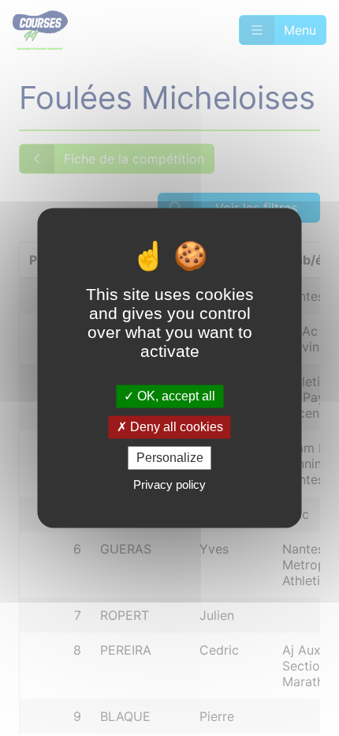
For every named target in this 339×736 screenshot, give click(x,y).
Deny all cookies (175, 427)
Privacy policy (169, 485)
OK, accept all (174, 396)
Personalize (169, 457)
